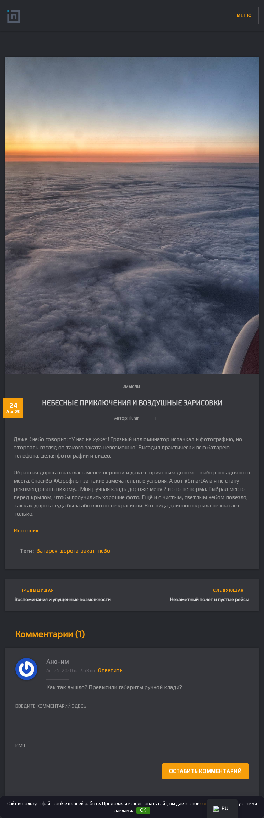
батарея (47, 551)
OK (143, 810)
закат (88, 551)
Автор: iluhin (127, 418)
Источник (26, 530)
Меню (244, 15)
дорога (69, 551)
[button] (224, 14)
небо (104, 551)
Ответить (110, 670)
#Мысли (131, 387)
